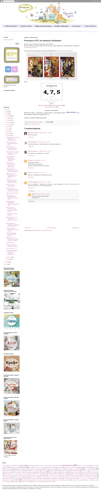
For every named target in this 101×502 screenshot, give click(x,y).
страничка (49, 480)
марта (9, 135)
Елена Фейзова (32, 142)
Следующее (27, 227)
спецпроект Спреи (8, 480)
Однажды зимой (39, 473)
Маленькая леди (6, 472)
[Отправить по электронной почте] (46, 122)
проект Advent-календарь (22, 475)
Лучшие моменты (93, 470)
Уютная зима (87, 480)
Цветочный (15, 481)
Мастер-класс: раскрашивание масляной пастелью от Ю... (12, 197)
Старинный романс (27, 480)
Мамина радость (18, 472)
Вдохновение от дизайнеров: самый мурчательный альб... (12, 190)
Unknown (30, 160)
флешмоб (4, 481)
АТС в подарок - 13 (11, 248)
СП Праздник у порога (71, 478)
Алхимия (4, 465)
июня (8, 129)
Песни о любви (65, 473)
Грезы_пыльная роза (39, 467)
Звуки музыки (61, 469)
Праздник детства (76, 473)
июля (8, 126)
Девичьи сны (58, 467)
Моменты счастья (74, 472)
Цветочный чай (25, 481)
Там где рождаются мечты (61, 480)
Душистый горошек (21, 469)
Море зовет (85, 472)
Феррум (95, 480)
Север (84, 475)
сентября (9, 122)
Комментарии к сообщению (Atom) (42, 230)
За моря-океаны (32, 469)
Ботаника (29, 465)
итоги (38, 124)
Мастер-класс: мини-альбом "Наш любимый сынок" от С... (12, 219)
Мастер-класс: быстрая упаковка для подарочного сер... (12, 139)
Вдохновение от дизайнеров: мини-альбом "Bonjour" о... (12, 148)
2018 (6, 111)
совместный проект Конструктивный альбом (14, 478)
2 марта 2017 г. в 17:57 (39, 160)
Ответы (32, 191)
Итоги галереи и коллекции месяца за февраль (12, 229)
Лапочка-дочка (75, 470)
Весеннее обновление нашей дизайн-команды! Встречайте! (12, 252)
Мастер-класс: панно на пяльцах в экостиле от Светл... (12, 153)
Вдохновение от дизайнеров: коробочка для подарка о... (10, 158)
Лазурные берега (65, 470)
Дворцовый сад (49, 467)
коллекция (92, 469)
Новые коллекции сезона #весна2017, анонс (12, 143)
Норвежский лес (22, 473)
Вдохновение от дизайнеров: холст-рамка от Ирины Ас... (12, 170)
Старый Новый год (40, 480)
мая (8, 131)
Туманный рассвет (77, 480)
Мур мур (7, 473)
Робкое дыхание (52, 475)
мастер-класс (41, 472)
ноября (9, 118)
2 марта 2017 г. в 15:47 (44, 151)
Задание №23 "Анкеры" (12, 193)
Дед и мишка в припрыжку (71, 467)
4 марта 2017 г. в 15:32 (43, 194)
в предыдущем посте (30, 47)
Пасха (57, 473)
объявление (30, 473)
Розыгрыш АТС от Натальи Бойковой (12, 245)
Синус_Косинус (6, 476)
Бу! (35, 465)
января (8, 259)
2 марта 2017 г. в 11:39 (43, 142)
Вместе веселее (13, 467)
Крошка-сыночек (54, 470)
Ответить (31, 137)
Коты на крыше (36, 470)
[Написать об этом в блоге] (48, 122)
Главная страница (51, 227)
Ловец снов (85, 470)
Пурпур (44, 475)
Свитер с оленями (75, 475)
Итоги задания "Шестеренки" (10, 185)
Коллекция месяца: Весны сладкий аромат (11, 234)
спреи (17, 480)
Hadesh (30, 172)
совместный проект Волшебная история (84, 476)
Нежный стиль (14, 473)
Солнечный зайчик (34, 478)
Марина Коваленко (43, 105)
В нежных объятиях (44, 465)
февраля (9, 257)
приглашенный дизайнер (89, 473)
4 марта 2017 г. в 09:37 (44, 182)
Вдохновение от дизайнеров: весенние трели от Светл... (12, 225)
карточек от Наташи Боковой (64, 51)
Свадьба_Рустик (61, 475)
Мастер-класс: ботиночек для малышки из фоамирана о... (11, 164)
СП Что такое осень (83, 478)
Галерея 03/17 (10, 242)
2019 (6, 109)
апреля (9, 133)
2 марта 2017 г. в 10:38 (45, 132)
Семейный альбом (92, 475)
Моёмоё (58, 472)
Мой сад (64, 472)
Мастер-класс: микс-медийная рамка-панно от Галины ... (12, 181)
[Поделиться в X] (49, 122)
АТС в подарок (32, 124)
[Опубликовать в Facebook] (51, 122)
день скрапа (95, 467)
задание (40, 469)
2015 (6, 264)
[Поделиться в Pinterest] (52, 122)
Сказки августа (17, 476)
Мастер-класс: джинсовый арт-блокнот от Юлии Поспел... (11, 209)
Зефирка (68, 469)
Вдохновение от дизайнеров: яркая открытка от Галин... (11, 175)
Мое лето (51, 472)
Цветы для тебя (36, 481)
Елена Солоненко (50, 107)
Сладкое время (48, 476)
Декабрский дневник (84, 467)
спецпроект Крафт (94, 478)
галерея (23, 467)
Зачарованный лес (50, 469)
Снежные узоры (58, 476)
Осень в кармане (49, 473)
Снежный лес (67, 476)
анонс (10, 465)
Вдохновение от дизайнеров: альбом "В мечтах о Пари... (12, 239)
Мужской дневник (94, 472)
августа (9, 124)
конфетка (26, 470)
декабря (9, 116)
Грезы (30, 467)
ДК (12, 469)
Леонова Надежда (33, 182)
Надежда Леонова (57, 105)
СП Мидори (44, 478)
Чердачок (44, 481)
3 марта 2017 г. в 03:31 (38, 172)
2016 (6, 262)
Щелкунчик (51, 481)
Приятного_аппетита (7, 475)
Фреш (9, 481)
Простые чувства (35, 475)
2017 (6, 114)
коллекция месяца (7, 470)
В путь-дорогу (55, 465)
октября (9, 120)
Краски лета (45, 470)
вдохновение (67, 465)
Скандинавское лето (31, 476)
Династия (7, 469)
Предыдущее (75, 227)
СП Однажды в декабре (56, 478)
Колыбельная (18, 470)
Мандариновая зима (29, 472)
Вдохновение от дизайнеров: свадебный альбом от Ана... (12, 203)
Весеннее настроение (83, 465)
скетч (41, 476)
